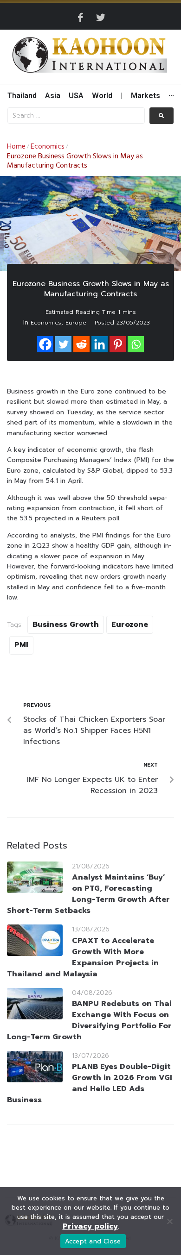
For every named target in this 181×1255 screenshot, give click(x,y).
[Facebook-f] (80, 17)
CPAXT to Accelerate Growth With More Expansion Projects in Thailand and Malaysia (83, 957)
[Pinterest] (118, 344)
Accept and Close (93, 1241)
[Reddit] (81, 344)
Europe (75, 322)
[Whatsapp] (136, 344)
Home (16, 146)
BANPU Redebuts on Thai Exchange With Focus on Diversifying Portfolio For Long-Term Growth (89, 1020)
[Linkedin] (99, 344)
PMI (21, 644)
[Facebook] (45, 344)
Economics (48, 146)
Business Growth (65, 624)
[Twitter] (100, 17)
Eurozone (129, 624)
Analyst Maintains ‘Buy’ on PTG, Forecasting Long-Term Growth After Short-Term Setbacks (88, 894)
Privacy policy (90, 1226)
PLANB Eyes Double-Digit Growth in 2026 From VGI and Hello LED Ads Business (89, 1083)
